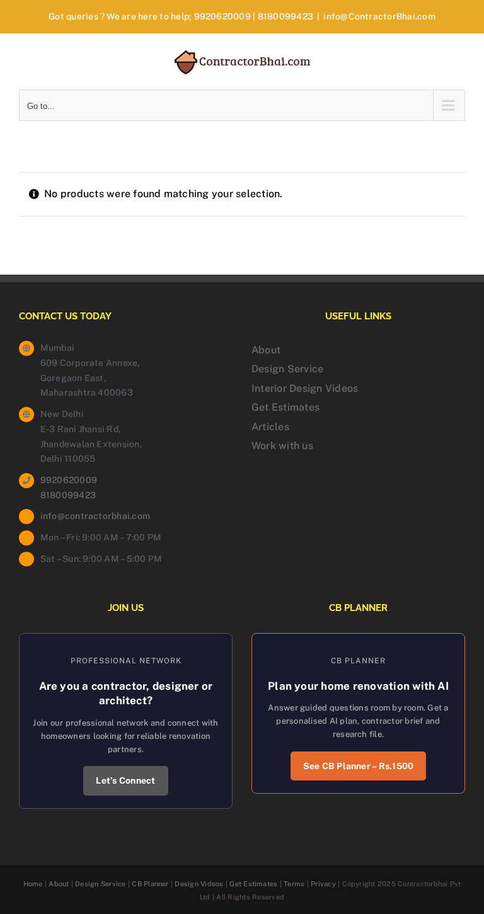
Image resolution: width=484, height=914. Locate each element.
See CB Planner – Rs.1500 (358, 766)
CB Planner (150, 884)
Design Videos (199, 884)
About (265, 350)
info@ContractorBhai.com (379, 16)
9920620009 (222, 16)
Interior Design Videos (304, 388)
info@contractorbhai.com (95, 516)
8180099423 (285, 16)
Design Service (287, 369)
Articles (270, 427)
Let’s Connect (125, 780)
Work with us (282, 446)
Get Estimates (285, 407)
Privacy (323, 884)
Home (33, 884)
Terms (294, 884)
